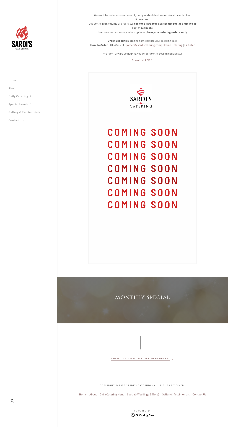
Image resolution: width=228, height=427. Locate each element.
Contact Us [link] (16, 120)
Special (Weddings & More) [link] (143, 394)
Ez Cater (189, 45)
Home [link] (13, 80)
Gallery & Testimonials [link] (24, 112)
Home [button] (83, 394)
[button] (33, 96)
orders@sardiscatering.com (144, 45)
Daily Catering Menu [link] (112, 394)
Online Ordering (172, 45)
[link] (22, 40)
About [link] (13, 88)
